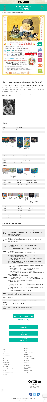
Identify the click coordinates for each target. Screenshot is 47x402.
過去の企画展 (5, 366)
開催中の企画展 (6, 362)
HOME (4, 349)
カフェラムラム (27, 350)
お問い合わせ (26, 372)
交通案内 (26, 348)
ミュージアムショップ (28, 352)
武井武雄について (6, 354)
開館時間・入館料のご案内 (8, 372)
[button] (23, 316)
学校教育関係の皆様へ (28, 356)
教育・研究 (26, 354)
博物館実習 (26, 360)
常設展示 (4, 358)
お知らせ (4, 351)
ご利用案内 (5, 370)
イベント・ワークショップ (8, 368)
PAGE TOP (45, 389)
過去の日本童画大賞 (28, 370)
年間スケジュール (6, 364)
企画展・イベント (6, 360)
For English (26, 373)
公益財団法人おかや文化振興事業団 (23, 398)
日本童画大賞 (26, 362)
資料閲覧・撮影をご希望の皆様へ (30, 358)
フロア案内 (5, 374)
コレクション (5, 356)
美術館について (6, 353)
